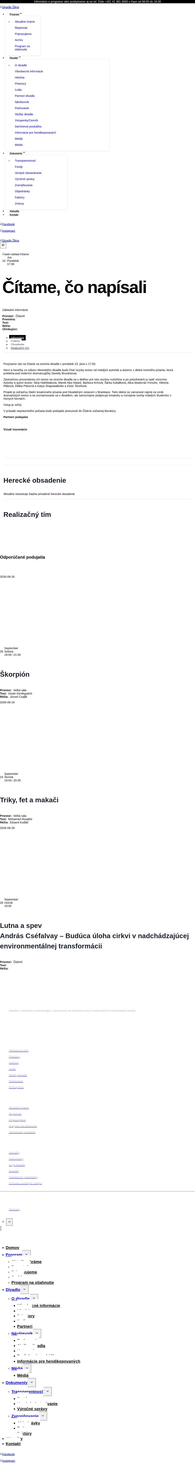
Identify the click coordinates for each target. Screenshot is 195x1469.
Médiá (17, 1368)
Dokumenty (17, 1382)
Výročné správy (32, 1409)
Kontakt (14, 214)
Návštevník (22, 1333)
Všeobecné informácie (38, 1305)
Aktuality (14, 211)
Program (14, 1255)
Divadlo (13, 1289)
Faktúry (24, 1433)
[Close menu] (0, 1228)
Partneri (24, 1326)
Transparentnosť (27, 1391)
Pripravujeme (24, 1272)
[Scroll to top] (3, 1222)
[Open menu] (3, 245)
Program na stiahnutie (32, 1282)
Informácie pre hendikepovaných (48, 1361)
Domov (12, 1247)
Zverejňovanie (25, 1416)
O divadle (20, 1298)
